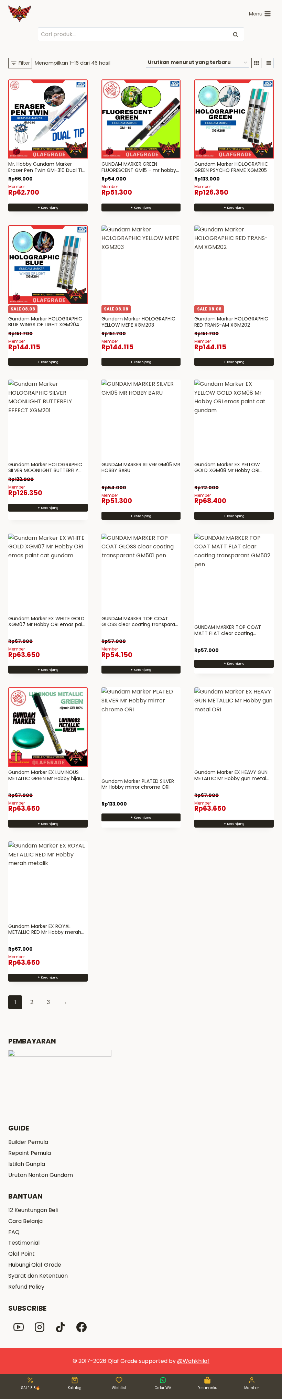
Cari (236, 34)
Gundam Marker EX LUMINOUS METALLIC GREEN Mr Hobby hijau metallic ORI (45, 778)
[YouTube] (18, 1327)
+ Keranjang (234, 663)
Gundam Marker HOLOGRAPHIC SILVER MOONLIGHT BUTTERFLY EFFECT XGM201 (45, 470)
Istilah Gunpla (26, 1164)
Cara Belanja (25, 1221)
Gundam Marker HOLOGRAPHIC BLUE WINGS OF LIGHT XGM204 (45, 321)
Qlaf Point (21, 1254)
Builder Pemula (28, 1142)
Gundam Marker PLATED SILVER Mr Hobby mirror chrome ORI (137, 784)
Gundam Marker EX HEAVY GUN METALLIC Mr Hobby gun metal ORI (231, 778)
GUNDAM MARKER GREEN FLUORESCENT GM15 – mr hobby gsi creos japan (138, 170)
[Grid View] (256, 63)
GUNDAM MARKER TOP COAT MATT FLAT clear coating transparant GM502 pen (227, 633)
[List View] (269, 63)
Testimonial (24, 1243)
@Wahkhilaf (193, 1361)
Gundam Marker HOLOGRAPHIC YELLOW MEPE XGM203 (138, 321)
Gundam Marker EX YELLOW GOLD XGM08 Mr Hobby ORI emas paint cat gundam (227, 470)
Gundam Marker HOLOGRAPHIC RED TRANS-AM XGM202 (231, 321)
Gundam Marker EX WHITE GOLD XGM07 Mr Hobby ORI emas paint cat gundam (47, 624)
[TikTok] (60, 1327)
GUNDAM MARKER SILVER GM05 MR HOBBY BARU (140, 467)
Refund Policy (26, 1287)
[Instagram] (39, 1327)
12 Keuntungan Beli (33, 1210)
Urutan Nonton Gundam (40, 1175)
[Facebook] (81, 1327)
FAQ (14, 1232)
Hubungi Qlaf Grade (34, 1265)
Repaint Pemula (29, 1153)
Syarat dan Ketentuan (38, 1276)
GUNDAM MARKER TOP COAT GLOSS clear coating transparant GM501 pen (140, 624)
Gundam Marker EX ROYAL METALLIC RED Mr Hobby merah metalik (44, 932)
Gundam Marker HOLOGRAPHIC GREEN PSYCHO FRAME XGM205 (231, 167)
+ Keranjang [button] (47, 207)
